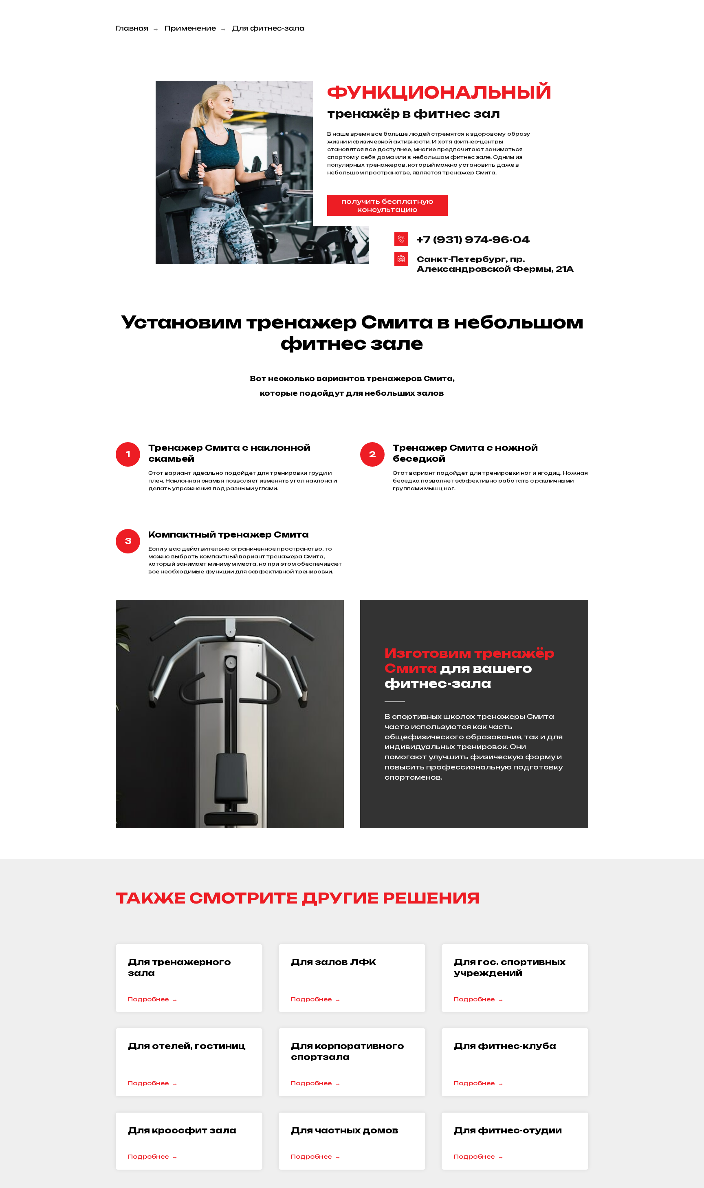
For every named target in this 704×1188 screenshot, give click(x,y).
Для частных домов (344, 1130)
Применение (190, 28)
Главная (132, 28)
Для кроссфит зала (182, 1130)
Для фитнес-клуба (505, 1046)
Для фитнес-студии (508, 1130)
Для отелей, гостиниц (187, 1046)
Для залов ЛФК (333, 962)
